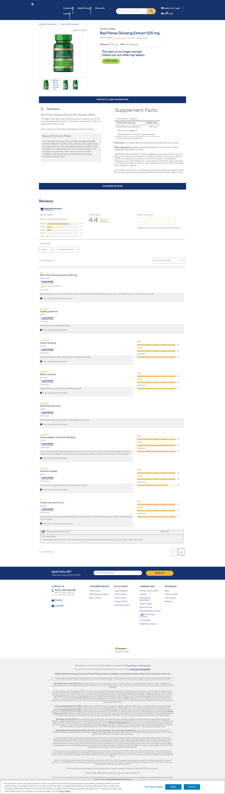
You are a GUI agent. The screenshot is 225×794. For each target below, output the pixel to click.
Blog (167, 591)
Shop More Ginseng (69, 24)
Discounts (100, 8)
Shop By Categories (48, 24)
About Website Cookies (150, 611)
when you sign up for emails (66, 573)
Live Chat (59, 606)
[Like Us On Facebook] (106, 632)
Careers (143, 594)
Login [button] (177, 8)
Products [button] (67, 8)
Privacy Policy (146, 604)
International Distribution (145, 599)
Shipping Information (98, 594)
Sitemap (168, 602)
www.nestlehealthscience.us (120, 779)
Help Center (95, 591)
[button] (101, 651)
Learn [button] (66, 14)
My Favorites (120, 598)
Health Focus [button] (83, 8)
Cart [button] (170, 14)
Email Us (59, 600)
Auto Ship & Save (122, 605)
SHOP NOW (111, 61)
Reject (173, 787)
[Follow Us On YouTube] (118, 632)
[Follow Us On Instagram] (112, 632)
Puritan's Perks (120, 602)
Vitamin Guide (171, 594)
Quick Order (170, 598)
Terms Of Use (146, 607)
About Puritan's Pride (149, 591)
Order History (120, 594)
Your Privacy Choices (147, 616)
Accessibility (145, 620)
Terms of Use (145, 665)
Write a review (142, 38)
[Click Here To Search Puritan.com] (151, 11)
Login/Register (121, 591)
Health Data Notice (148, 624)
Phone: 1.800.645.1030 (65, 590)
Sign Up (159, 573)
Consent (192, 787)
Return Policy (95, 598)
